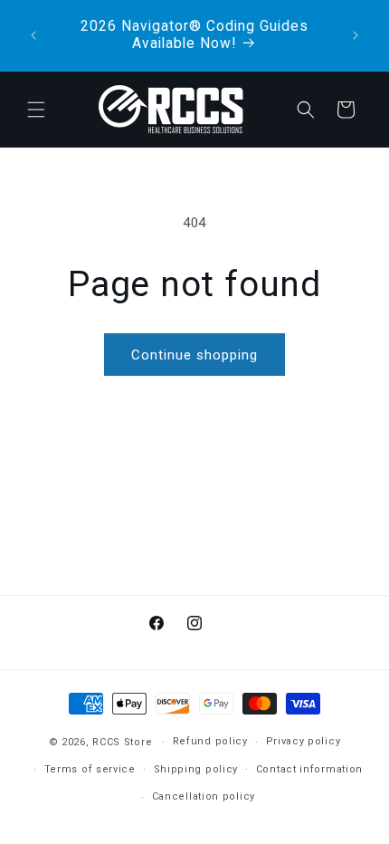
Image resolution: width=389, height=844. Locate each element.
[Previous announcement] (33, 35)
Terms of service (90, 769)
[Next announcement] (355, 35)
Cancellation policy (203, 796)
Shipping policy (196, 769)
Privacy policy (303, 741)
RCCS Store (122, 742)
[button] (36, 109)
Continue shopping (194, 355)
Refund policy (210, 741)
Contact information (309, 769)
